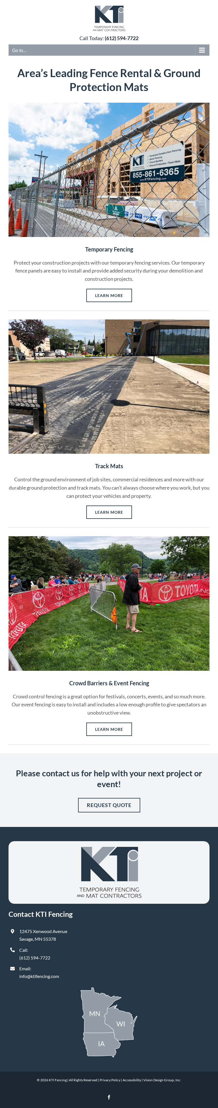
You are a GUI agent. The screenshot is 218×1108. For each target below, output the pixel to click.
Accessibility (132, 1080)
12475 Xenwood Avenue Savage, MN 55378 (43, 935)
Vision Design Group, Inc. (162, 1080)
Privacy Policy (110, 1080)
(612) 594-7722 (34, 957)
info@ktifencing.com (39, 976)
